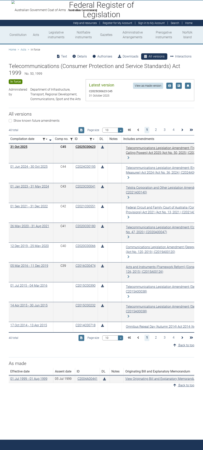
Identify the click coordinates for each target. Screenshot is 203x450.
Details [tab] (82, 56)
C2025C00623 (86, 147)
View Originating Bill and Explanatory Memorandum (161, 379)
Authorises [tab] (104, 56)
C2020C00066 (86, 246)
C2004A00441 (88, 379)
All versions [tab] (156, 56)
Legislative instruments (56, 35)
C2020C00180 (86, 226)
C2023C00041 (86, 186)
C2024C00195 (86, 167)
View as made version (148, 85)
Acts (36, 35)
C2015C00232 (86, 305)
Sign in (151, 23)
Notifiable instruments (83, 35)
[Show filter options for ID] (92, 139)
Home (12, 49)
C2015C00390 (86, 285)
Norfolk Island (187, 35)
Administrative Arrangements (133, 35)
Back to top (186, 345)
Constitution (18, 35)
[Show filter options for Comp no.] (72, 139)
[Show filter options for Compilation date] (45, 139)
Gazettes (106, 35)
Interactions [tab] (183, 56)
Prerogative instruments (163, 35)
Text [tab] (64, 56)
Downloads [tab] (130, 56)
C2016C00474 (86, 266)
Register (117, 23)
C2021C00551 (86, 206)
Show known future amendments (36, 121)
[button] (129, 130)
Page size (93, 130)
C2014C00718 (86, 325)
